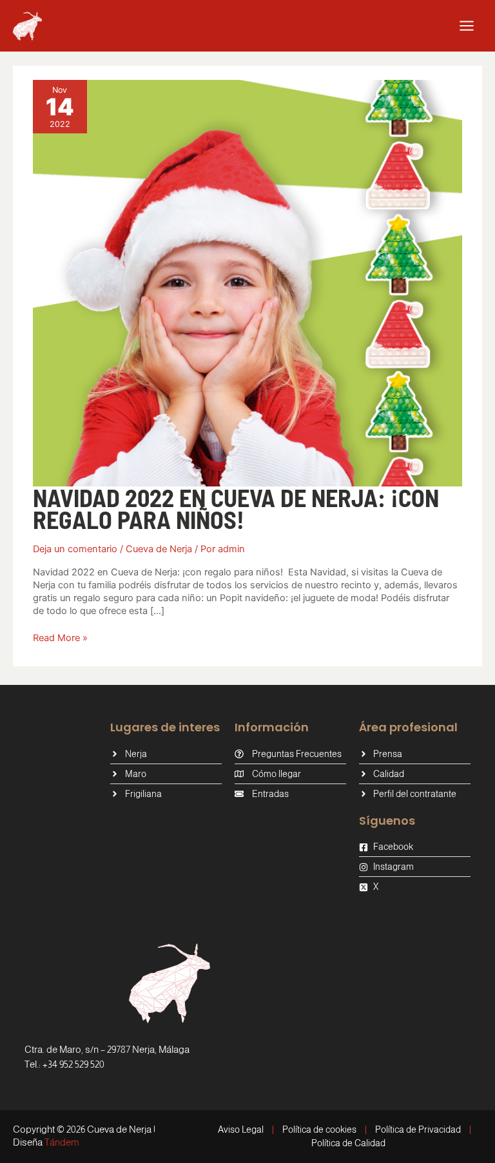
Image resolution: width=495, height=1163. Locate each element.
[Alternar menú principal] (466, 25)
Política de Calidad (348, 1143)
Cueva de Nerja (159, 549)
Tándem (61, 1142)
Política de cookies (319, 1129)
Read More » (60, 637)
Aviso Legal (241, 1129)
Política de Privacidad (418, 1129)
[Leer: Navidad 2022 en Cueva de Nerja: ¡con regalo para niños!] (247, 283)
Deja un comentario (75, 549)
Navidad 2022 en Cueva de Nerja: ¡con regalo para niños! (236, 508)
